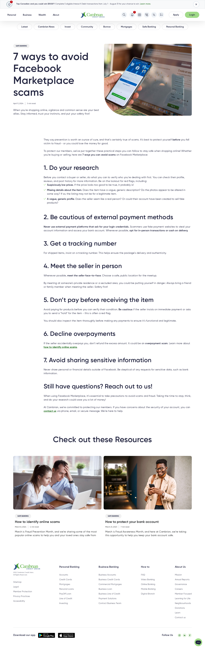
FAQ (143, 575)
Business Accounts (107, 575)
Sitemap (17, 582)
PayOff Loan (65, 594)
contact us (50, 411)
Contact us (180, 617)
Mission (178, 575)
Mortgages (126, 27)
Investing (63, 603)
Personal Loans (66, 589)
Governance (181, 584)
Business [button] (27, 15)
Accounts (63, 575)
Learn (177, 613)
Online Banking (148, 584)
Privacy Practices (21, 596)
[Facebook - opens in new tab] (190, 635)
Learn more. (145, 4)
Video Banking (148, 580)
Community (87, 27)
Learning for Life (182, 599)
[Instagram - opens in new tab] (180, 635)
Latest (24, 27)
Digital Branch (148, 594)
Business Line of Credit (109, 594)
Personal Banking (175, 27)
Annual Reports (182, 580)
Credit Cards (65, 580)
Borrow (107, 27)
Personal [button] (11, 15)
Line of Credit (65, 599)
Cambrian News (46, 27)
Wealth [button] (42, 15)
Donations (180, 608)
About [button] (56, 15)
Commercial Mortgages (110, 584)
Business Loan (105, 589)
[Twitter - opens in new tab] (185, 635)
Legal (16, 587)
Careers (179, 589)
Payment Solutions (107, 599)
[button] (176, 15)
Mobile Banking (148, 589)
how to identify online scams (60, 347)
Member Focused (183, 594)
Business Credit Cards (109, 580)
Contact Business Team (110, 603)
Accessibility (19, 601)
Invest (68, 27)
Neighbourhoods (183, 603)
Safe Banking (149, 27)
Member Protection (22, 592)
